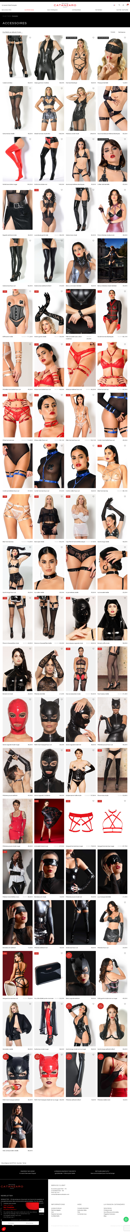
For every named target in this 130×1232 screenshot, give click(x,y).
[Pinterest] (22, 1225)
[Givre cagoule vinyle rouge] (18, 719)
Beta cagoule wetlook (73, 998)
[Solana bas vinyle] (81, 210)
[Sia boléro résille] (18, 1024)
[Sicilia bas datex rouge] (18, 159)
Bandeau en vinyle (40, 897)
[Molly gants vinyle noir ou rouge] (112, 973)
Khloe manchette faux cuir (42, 389)
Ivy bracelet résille (103, 592)
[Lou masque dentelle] (112, 871)
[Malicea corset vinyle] (81, 108)
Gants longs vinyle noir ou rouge (76, 1049)
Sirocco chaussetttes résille (43, 643)
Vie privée (19, 1163)
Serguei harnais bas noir (10, 998)
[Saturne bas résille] (18, 108)
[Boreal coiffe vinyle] (112, 618)
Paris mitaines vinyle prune (106, 235)
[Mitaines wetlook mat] (49, 922)
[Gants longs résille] (112, 516)
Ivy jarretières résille (72, 592)
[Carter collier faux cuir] (81, 465)
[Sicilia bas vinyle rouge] (49, 1024)
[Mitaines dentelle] (49, 668)
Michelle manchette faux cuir (12, 389)
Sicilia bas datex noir (40, 184)
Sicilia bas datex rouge (10, 184)
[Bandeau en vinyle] (49, 871)
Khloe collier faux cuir (41, 440)
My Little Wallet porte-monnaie (43, 998)
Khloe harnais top (103, 389)
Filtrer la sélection (12, 32)
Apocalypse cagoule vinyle (74, 643)
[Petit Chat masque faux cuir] (49, 719)
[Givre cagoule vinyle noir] (81, 719)
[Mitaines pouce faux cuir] (112, 719)
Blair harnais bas (8, 541)
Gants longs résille (103, 541)
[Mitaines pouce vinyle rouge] (18, 821)
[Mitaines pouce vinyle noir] (81, 871)
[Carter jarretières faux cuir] (18, 465)
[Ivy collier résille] (49, 567)
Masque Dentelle (103, 83)
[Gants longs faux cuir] (18, 567)
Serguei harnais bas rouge (74, 846)
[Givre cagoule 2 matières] (49, 770)
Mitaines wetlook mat (41, 947)
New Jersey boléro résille (10, 1150)
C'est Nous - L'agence (123, 1225)
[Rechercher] (119, 5)
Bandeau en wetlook (9, 947)
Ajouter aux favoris (30, 38)
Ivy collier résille (39, 592)
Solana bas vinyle (71, 235)
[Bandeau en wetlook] (18, 922)
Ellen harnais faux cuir (73, 440)
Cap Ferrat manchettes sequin (75, 541)
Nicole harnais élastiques (105, 336)
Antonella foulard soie (41, 846)
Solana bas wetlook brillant (42, 286)
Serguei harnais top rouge (106, 846)
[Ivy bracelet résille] (112, 567)
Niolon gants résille (40, 336)
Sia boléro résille (8, 1049)
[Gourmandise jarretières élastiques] (112, 108)
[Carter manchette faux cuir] (112, 415)
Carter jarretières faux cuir (11, 491)
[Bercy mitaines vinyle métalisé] (112, 260)
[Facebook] (3, 1225)
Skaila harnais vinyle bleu (42, 133)
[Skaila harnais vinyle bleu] (49, 108)
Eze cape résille (39, 541)
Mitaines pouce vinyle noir (74, 897)
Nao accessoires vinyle (73, 694)
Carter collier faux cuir (73, 491)
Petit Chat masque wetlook (11, 1100)
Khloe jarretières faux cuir (74, 389)
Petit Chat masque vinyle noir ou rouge (46, 1100)
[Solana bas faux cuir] (18, 260)
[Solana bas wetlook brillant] (49, 260)
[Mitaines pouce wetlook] (18, 770)
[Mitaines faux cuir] (112, 922)
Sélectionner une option (17, 77)
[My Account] (123, 5)
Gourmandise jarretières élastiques (109, 133)
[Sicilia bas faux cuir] (81, 922)
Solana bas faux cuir (9, 286)
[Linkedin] (27, 1225)
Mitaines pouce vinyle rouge (11, 846)
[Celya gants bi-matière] (49, 57)
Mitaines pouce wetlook (10, 795)
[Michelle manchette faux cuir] (18, 364)
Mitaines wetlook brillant (73, 1100)
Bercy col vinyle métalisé (73, 286)
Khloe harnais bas (8, 440)
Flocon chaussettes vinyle (11, 643)
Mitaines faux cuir (103, 947)
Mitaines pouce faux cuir (105, 744)
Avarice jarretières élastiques (75, 184)
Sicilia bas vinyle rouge (41, 1049)
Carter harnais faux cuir (41, 491)
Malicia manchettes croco (11, 897)
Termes (24, 1163)
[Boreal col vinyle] (18, 668)
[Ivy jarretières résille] (81, 567)
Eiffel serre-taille (8, 336)
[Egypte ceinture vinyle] (18, 210)
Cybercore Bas (7, 83)
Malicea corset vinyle (72, 133)
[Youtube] (17, 1225)
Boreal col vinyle (8, 694)
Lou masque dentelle (104, 897)
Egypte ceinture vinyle (10, 235)
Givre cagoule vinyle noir (73, 744)
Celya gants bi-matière (41, 83)
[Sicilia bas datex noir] (49, 159)
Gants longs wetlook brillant (106, 1049)
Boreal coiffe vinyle (103, 643)
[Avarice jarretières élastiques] (81, 159)
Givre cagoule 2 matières (42, 795)
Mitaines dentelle (39, 694)
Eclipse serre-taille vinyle (73, 795)
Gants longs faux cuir (9, 592)
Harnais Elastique (71, 83)
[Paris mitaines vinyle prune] (112, 210)
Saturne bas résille (8, 133)
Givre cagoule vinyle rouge (11, 744)
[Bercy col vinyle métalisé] (81, 260)
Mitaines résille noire (104, 1100)
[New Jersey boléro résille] (18, 1125)
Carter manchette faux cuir (106, 440)
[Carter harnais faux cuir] (49, 465)
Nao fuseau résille (103, 694)
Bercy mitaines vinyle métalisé (107, 286)
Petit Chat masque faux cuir (43, 744)
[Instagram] (8, 1225)
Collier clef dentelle (103, 184)
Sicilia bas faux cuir (72, 947)
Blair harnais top (103, 491)
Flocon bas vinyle (103, 795)
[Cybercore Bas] (18, 57)
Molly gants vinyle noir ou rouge (107, 998)
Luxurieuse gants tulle (41, 235)
